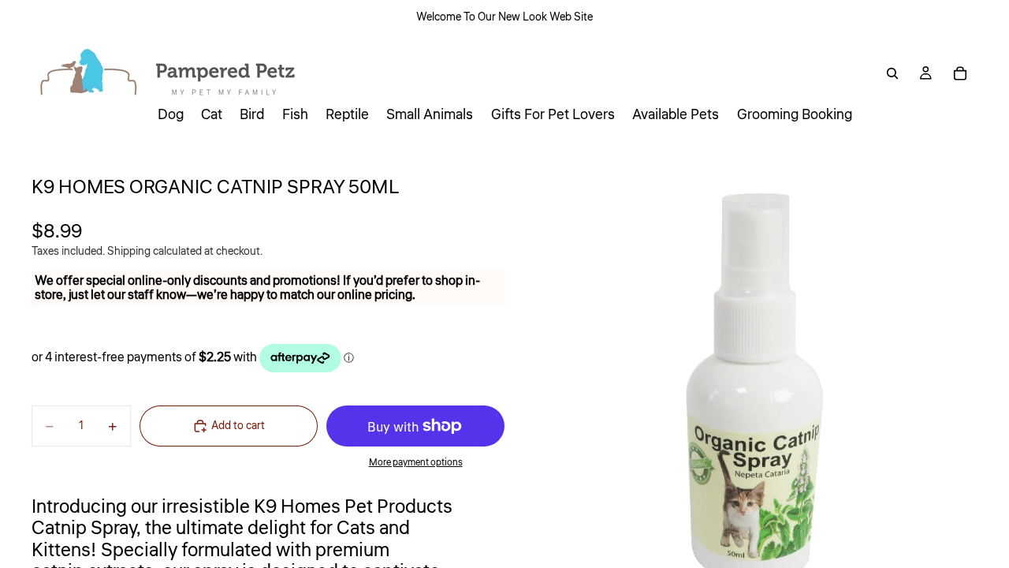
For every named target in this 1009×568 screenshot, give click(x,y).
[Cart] (960, 73)
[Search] (892, 73)
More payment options (416, 462)
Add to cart (238, 426)
